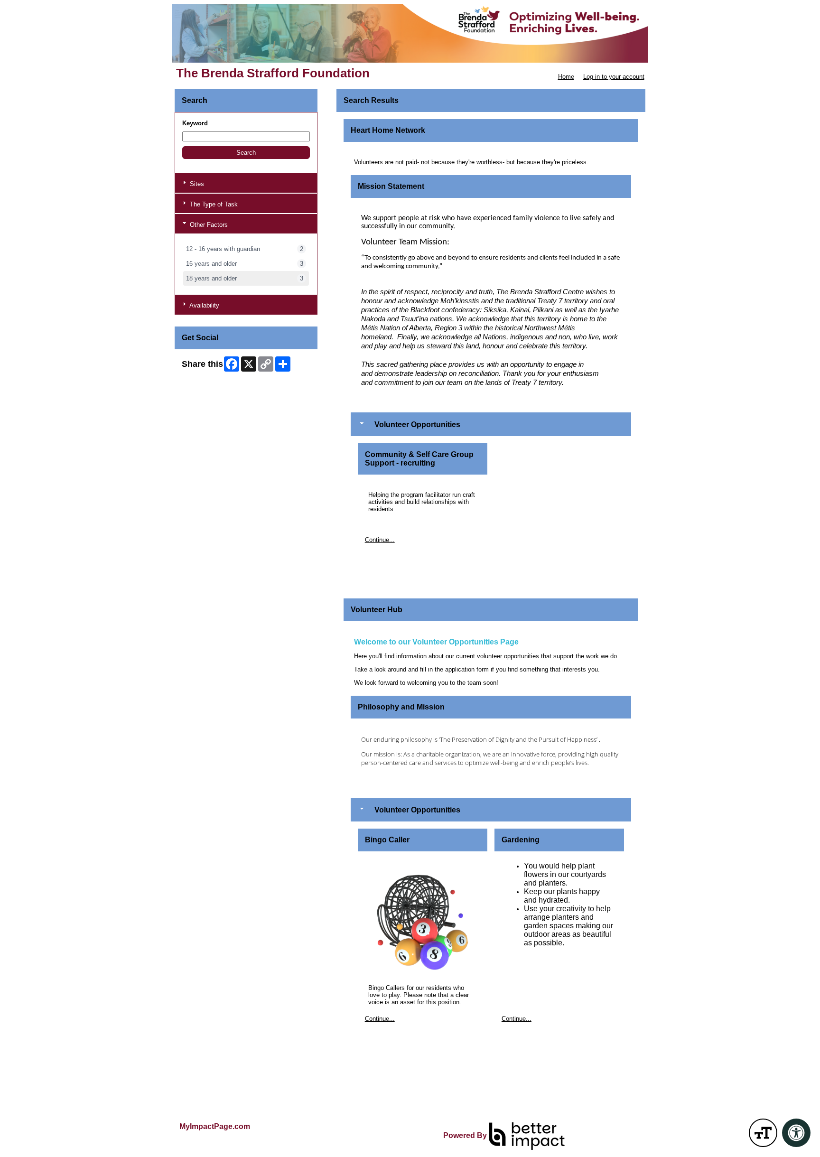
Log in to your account (613, 76)
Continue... (380, 539)
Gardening (521, 840)
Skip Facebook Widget (213, 380)
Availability (203, 305)
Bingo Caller (387, 840)
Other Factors (208, 224)
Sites (196, 183)
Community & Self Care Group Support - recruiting (419, 458)
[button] (246, 152)
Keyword (195, 123)
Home (566, 76)
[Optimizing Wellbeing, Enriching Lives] (410, 33)
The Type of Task (213, 204)
